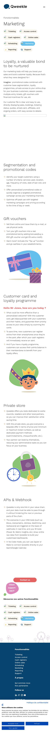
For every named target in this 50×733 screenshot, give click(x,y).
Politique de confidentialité (37, 703)
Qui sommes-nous (22, 683)
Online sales (20, 663)
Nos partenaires (21, 686)
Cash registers (21, 660)
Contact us (25, 580)
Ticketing (18, 654)
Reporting (19, 671)
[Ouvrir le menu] (44, 7)
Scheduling (19, 665)
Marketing (19, 668)
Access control (21, 657)
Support (18, 673)
